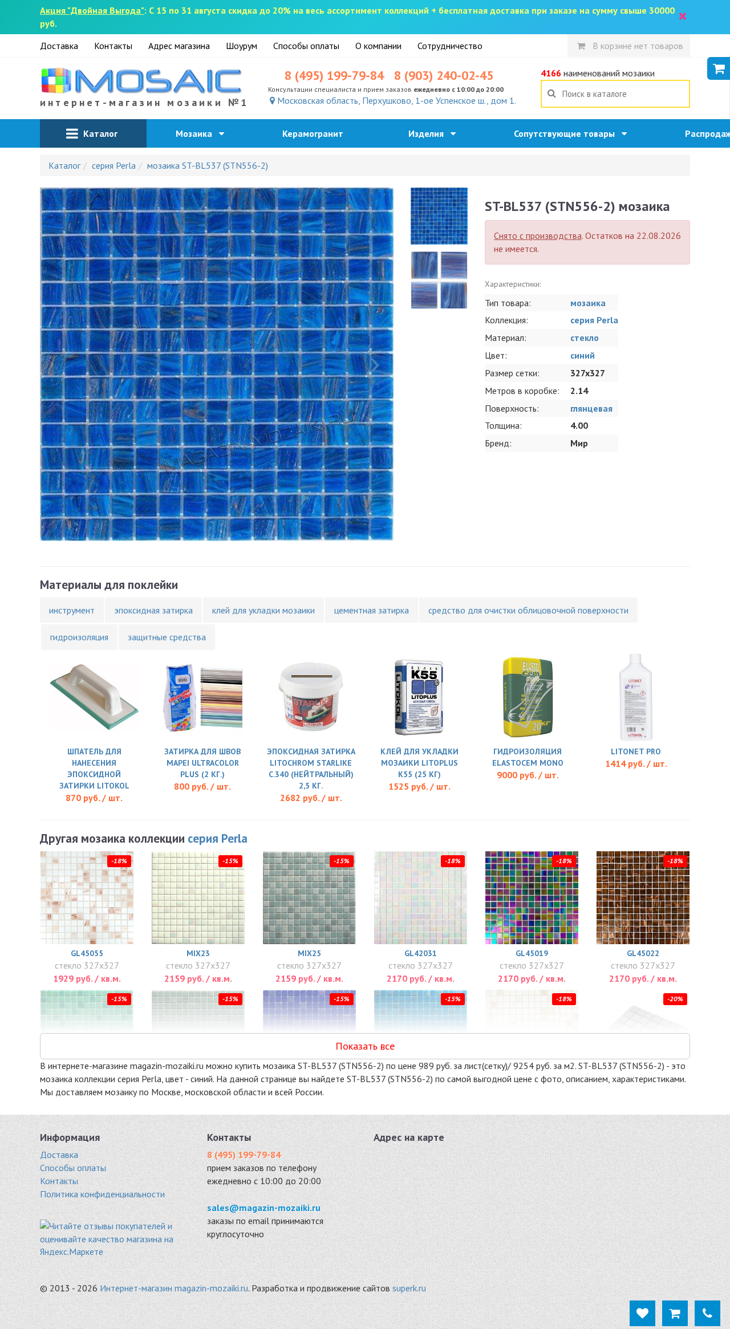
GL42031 (420, 953)
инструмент (72, 610)
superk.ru (409, 1288)
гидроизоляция (79, 637)
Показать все (365, 1045)
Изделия (429, 133)
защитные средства (167, 637)
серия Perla (594, 320)
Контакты (113, 45)
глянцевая (591, 408)
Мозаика (197, 133)
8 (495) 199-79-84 (334, 75)
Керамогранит (316, 133)
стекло (584, 337)
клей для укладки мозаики (263, 610)
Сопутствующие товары (568, 133)
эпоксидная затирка (153, 610)
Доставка (59, 45)
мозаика (588, 302)
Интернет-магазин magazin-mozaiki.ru (174, 1288)
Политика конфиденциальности (102, 1194)
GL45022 (643, 953)
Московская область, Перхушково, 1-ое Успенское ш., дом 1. (395, 100)
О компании (378, 45)
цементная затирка (371, 610)
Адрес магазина (179, 45)
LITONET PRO (636, 751)
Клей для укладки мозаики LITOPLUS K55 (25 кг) (419, 762)
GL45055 (87, 953)
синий (582, 355)
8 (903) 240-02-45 (443, 75)
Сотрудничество (449, 45)
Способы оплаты (306, 45)
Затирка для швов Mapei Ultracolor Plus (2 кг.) (202, 762)
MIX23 (198, 953)
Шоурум (241, 45)
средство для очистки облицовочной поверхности (528, 610)
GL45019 (532, 953)
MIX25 (309, 953)
